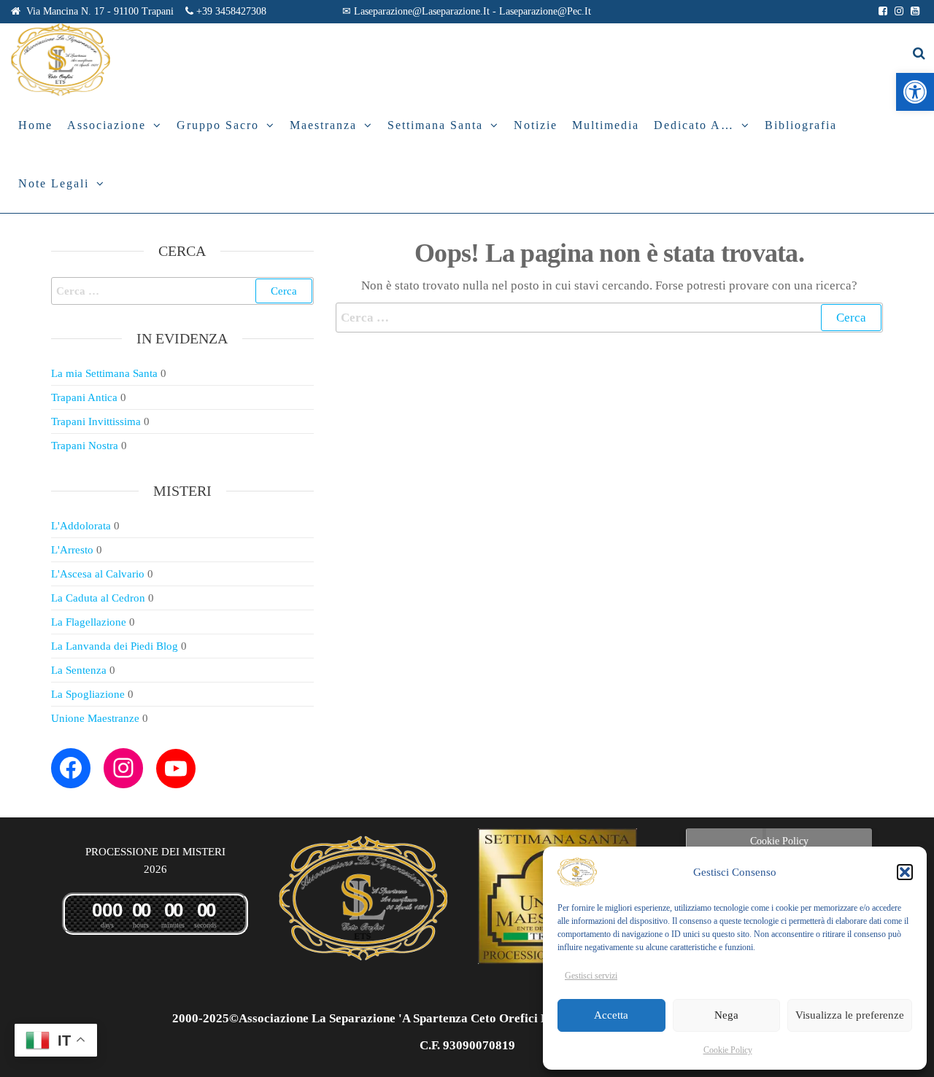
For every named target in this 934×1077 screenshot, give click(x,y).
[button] (915, 92)
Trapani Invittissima (96, 421)
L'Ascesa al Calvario (97, 574)
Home (35, 125)
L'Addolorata (81, 526)
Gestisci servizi (591, 976)
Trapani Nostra (84, 445)
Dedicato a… (694, 125)
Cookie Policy (727, 1050)
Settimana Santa (435, 125)
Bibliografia (801, 125)
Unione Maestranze (95, 718)
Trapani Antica (84, 397)
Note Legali (53, 183)
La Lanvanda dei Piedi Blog (114, 646)
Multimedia (605, 125)
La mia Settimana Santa (104, 373)
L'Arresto (72, 550)
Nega (726, 1015)
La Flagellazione (88, 622)
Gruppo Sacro (218, 125)
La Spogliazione (88, 694)
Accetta (611, 1015)
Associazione (106, 125)
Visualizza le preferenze (849, 1015)
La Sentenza (79, 670)
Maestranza (323, 125)
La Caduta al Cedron (98, 598)
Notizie (535, 125)
